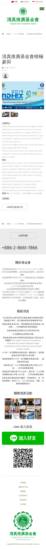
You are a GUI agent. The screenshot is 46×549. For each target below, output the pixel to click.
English (26, 2)
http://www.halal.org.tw (23, 539)
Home (23, 483)
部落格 (9, 34)
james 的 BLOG (15, 207)
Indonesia (38, 2)
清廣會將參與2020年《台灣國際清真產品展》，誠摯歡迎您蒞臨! (23, 360)
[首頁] (23, 11)
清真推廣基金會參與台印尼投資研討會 (23, 330)
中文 (16, 2)
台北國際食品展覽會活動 (23, 334)
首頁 (3, 34)
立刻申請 (23, 235)
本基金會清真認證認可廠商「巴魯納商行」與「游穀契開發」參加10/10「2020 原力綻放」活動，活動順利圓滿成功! (23, 381)
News (23, 491)
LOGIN (23, 504)
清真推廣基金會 (23, 19)
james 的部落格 (19, 34)
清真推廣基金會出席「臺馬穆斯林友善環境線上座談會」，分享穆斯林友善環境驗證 (23, 325)
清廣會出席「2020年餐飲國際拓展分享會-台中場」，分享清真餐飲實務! (23, 366)
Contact (23, 495)
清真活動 (6, 198)
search (23, 500)
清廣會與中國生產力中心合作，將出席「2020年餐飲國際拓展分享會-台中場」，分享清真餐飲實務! (23, 373)
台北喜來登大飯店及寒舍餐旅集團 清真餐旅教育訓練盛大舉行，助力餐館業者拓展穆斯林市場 (23, 319)
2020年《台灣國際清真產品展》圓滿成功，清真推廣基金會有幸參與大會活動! (23, 354)
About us (23, 487)
